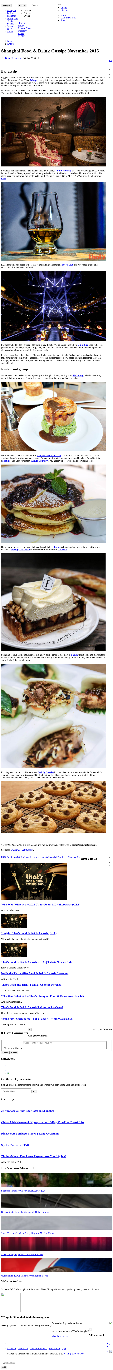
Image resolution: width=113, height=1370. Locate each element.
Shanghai (6, 5)
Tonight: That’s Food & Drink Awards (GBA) (28, 933)
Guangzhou (12, 18)
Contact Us (23, 1348)
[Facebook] (59, 1068)
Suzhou (10, 23)
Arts (63, 20)
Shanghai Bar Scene (57, 857)
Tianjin (10, 21)
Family (21, 25)
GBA (9, 29)
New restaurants (40, 857)
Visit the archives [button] (60, 1336)
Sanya (10, 26)
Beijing (10, 13)
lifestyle (21, 23)
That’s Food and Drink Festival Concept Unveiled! (31, 984)
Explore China (24, 28)
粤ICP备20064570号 (73, 1353)
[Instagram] (8, 1073)
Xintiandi (62, 549)
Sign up (64, 10)
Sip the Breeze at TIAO (15, 1145)
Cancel (14, 1053)
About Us (11, 1348)
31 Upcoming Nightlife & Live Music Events (22, 1254)
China (10, 31)
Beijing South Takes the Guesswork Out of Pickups (25, 1212)
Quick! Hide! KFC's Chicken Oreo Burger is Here (24, 1275)
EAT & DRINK (68, 17)
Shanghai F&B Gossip (22, 850)
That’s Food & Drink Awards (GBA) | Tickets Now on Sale (36, 962)
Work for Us (54, 1348)
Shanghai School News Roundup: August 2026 (23, 1190)
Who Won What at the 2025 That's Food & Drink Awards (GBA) (40, 904)
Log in (64, 7)
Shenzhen (11, 16)
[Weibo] (59, 1070)
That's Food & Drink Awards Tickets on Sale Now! (32, 1007)
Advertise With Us (38, 1348)
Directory (22, 31)
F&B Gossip (7, 857)
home (9, 41)
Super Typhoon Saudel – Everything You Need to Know (27, 1233)
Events (21, 33)
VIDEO (21, 36)
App (64, 1348)
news (63, 15)
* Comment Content (13, 1048)
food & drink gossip (23, 857)
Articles (10, 43)
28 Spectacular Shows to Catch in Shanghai (27, 1110)
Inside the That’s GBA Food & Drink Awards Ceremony (35, 973)
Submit (5, 1053)
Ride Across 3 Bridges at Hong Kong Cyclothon (30, 1133)
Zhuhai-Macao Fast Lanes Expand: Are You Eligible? (33, 1156)
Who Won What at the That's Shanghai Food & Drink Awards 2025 (42, 996)
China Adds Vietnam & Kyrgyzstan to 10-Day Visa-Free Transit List (42, 1122)
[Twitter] (59, 1065)
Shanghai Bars (74, 857)
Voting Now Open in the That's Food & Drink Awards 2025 (37, 1018)
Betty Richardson (13, 58)
